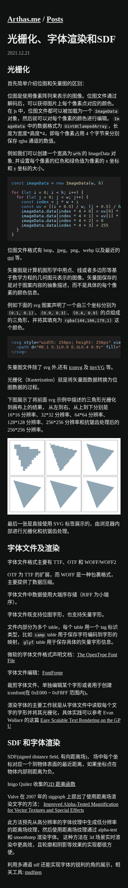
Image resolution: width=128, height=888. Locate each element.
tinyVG (97, 367)
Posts (55, 19)
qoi (10, 257)
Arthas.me (24, 19)
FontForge (52, 672)
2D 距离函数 (61, 784)
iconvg (75, 367)
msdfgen (33, 872)
